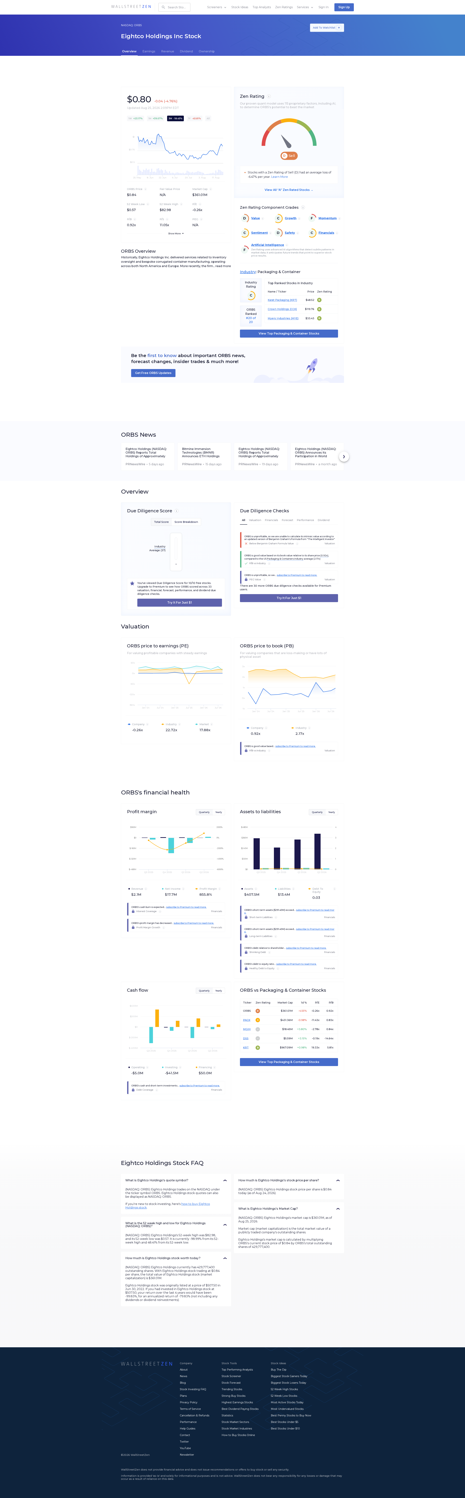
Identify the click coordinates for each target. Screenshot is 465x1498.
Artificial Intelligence (267, 245)
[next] (344, 457)
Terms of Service (190, 1409)
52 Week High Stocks (284, 1389)
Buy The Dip (278, 1369)
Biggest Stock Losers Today (288, 1382)
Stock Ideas (239, 7)
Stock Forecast (231, 1382)
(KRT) (293, 300)
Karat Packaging (278, 300)
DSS (245, 1038)
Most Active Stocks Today (287, 1402)
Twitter (184, 1441)
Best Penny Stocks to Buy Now (291, 1415)
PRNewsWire (135, 464)
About (184, 1369)
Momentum (328, 218)
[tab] (129, 51)
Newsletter (187, 1454)
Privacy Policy (188, 1402)
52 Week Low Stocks (284, 1395)
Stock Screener (231, 1376)
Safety (290, 233)
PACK (246, 1020)
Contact (185, 1435)
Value (255, 218)
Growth (290, 218)
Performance (188, 1422)
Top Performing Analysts (237, 1369)
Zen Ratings (284, 7)
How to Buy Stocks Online (238, 1435)
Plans (183, 1395)
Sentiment (259, 233)
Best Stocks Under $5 (284, 1422)
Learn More (279, 177)
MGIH (247, 1029)
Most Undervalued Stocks (287, 1409)
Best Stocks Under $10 (285, 1428)
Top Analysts (261, 7)
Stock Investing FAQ (193, 1389)
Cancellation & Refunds (194, 1415)
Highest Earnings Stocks (237, 1402)
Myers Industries (279, 318)
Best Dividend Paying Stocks (240, 1409)
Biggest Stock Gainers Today (289, 1376)
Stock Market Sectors (235, 1422)
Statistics (227, 1415)
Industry (248, 272)
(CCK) (293, 309)
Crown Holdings (278, 309)
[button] (176, 1180)
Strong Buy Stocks (233, 1395)
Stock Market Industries (237, 1428)
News (183, 1376)
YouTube (185, 1448)
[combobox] (174, 7)
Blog (183, 1382)
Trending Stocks (232, 1389)
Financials (326, 233)
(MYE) (294, 318)
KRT (246, 1047)
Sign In (324, 7)
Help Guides (187, 1428)
